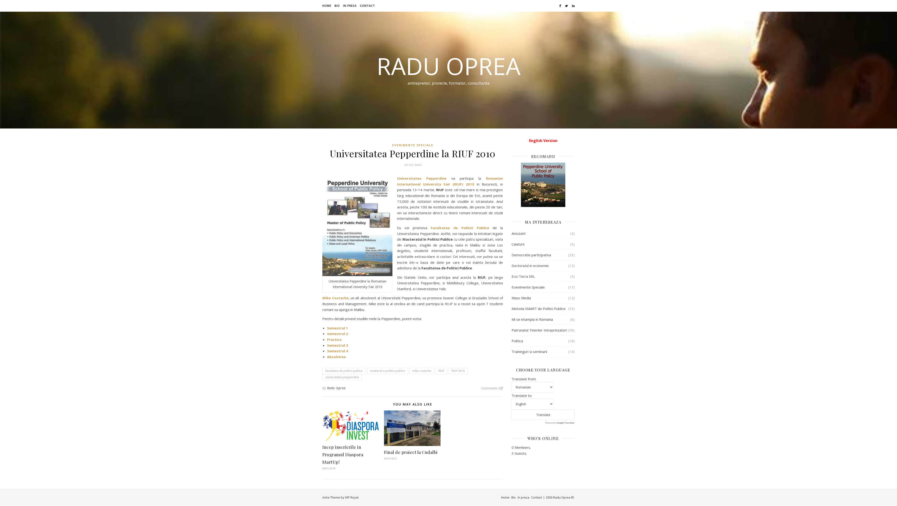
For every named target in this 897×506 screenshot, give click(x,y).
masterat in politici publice (387, 371)
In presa (350, 6)
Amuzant (519, 233)
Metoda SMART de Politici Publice (539, 308)
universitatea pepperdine (342, 377)
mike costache (421, 371)
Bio (337, 6)
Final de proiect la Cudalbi (411, 452)
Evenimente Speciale (412, 145)
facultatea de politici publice (344, 371)
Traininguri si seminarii (529, 351)
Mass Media (521, 298)
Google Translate (565, 422)
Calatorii (518, 244)
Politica (517, 341)
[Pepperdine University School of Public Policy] (357, 226)
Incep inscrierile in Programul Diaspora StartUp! (342, 454)
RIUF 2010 (458, 371)
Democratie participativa (531, 255)
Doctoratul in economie (530, 265)
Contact (367, 6)
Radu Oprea (448, 66)
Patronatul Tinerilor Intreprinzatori (539, 330)
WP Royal (351, 497)
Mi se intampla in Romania (532, 319)
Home (326, 6)
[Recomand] (543, 185)
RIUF (441, 371)
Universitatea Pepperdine (421, 178)
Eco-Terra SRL (523, 276)
